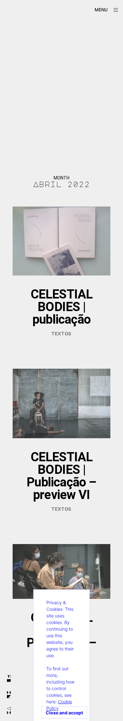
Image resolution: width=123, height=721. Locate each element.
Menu (101, 9)
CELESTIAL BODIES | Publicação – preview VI (61, 476)
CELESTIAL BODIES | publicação (62, 307)
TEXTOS (61, 334)
